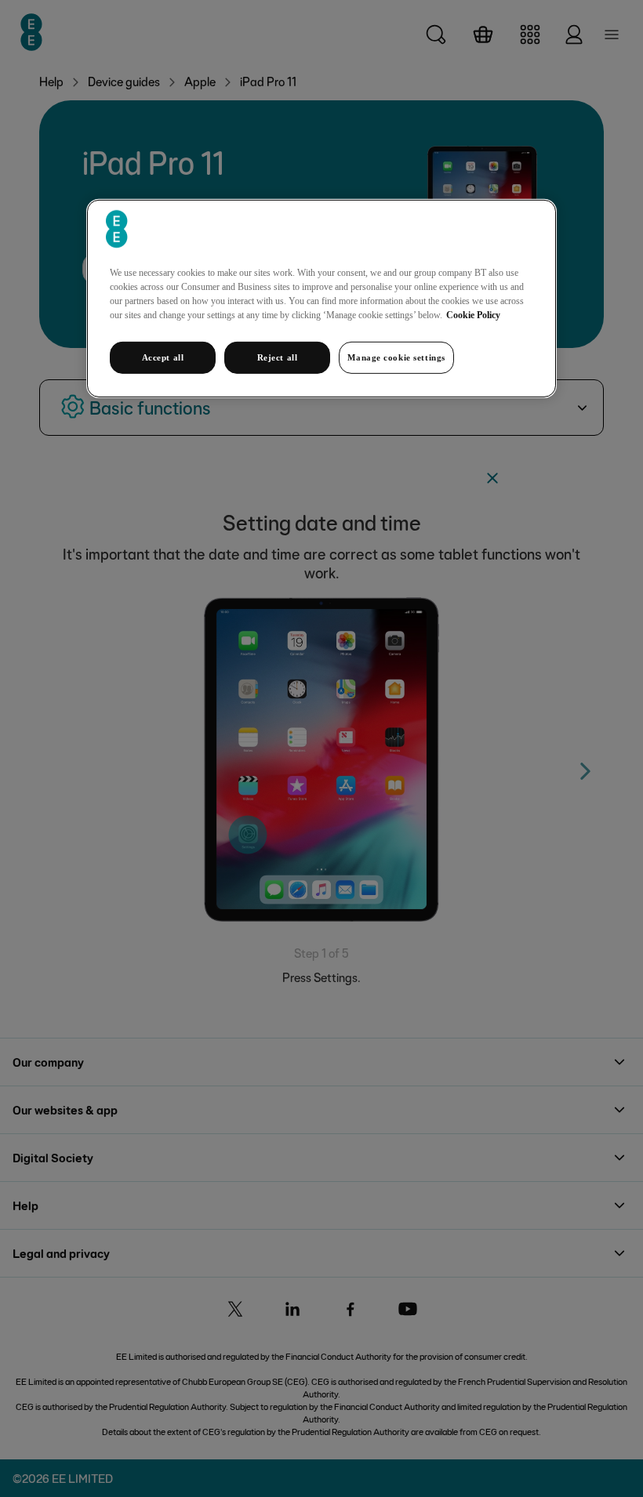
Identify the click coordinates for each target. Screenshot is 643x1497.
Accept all (163, 356)
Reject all (277, 356)
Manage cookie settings (396, 356)
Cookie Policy (473, 314)
